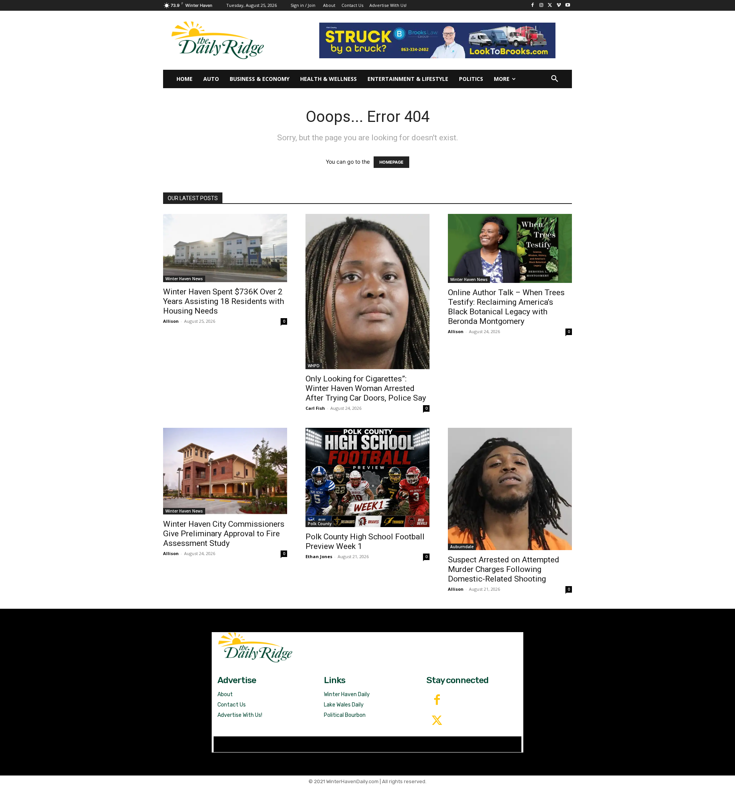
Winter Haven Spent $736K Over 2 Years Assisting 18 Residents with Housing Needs (223, 301)
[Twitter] (436, 721)
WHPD (314, 365)
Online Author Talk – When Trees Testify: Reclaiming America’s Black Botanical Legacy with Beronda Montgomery (506, 307)
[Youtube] (567, 5)
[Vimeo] (558, 5)
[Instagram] (541, 5)
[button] (555, 79)
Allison (171, 321)
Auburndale (462, 546)
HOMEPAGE (391, 162)
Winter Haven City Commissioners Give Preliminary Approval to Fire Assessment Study (223, 533)
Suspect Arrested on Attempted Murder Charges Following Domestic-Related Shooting (503, 569)
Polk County (320, 523)
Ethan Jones (318, 556)
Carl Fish (315, 408)
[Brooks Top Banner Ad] (437, 40)
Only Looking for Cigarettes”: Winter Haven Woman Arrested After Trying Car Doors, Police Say (365, 388)
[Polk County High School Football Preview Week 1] (367, 477)
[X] (550, 5)
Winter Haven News (184, 278)
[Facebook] (532, 5)
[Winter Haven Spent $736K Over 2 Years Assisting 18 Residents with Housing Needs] (225, 248)
